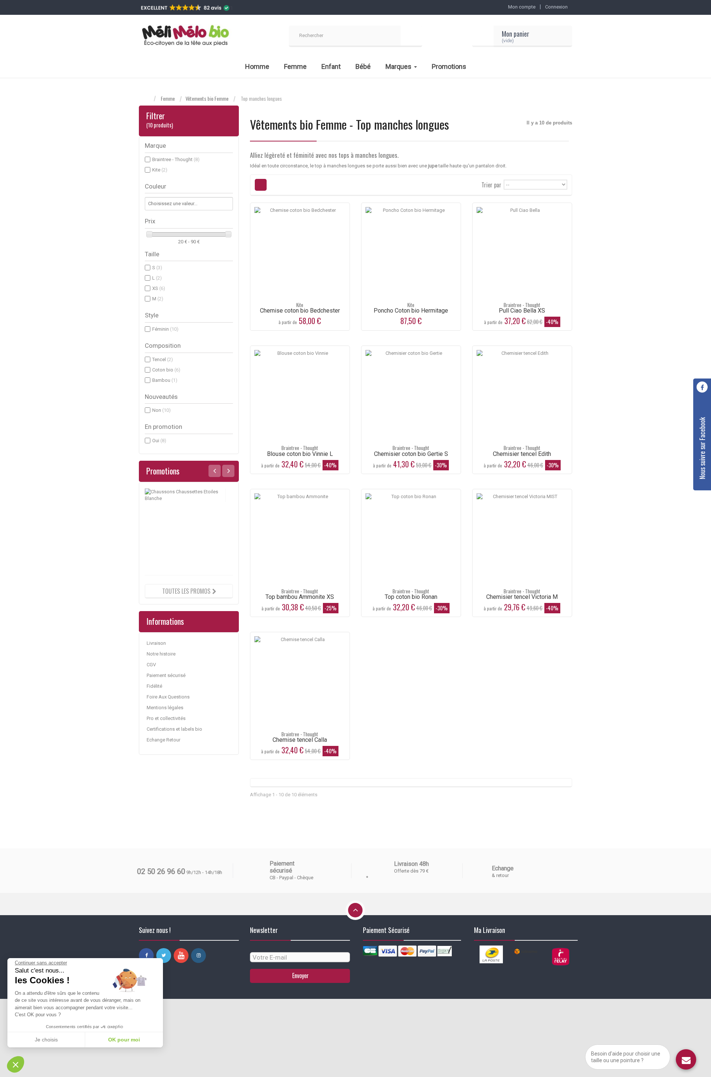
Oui (159, 440)
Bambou (164, 380)
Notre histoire (161, 654)
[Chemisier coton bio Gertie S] (411, 395)
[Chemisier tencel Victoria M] (522, 538)
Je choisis (46, 1040)
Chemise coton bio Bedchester (300, 310)
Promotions (163, 471)
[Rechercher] (411, 36)
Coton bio (166, 370)
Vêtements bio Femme (207, 98)
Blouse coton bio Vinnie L (300, 453)
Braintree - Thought (176, 159)
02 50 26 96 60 (161, 871)
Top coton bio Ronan (411, 596)
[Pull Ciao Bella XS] (522, 252)
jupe (432, 166)
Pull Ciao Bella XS (522, 310)
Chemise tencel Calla (300, 739)
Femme (168, 98)
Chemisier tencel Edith (522, 453)
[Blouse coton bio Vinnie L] (300, 395)
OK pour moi (124, 1040)
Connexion (556, 6)
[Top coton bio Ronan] (411, 538)
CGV (151, 664)
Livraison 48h (411, 863)
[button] (15, 1064)
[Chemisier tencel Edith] (522, 395)
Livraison (156, 643)
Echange (503, 868)
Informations (165, 621)
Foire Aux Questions (168, 697)
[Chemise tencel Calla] (300, 681)
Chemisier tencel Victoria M (522, 596)
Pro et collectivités (166, 718)
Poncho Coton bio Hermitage (411, 310)
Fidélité (154, 686)
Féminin (165, 329)
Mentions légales (165, 707)
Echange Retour (163, 740)
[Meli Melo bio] (185, 36)
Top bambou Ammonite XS (300, 596)
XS (158, 288)
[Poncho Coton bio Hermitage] (411, 252)
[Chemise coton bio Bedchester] (300, 252)
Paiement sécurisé (166, 675)
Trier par (491, 184)
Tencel (162, 359)
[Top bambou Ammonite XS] (300, 538)
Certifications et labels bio (174, 729)
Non (161, 410)
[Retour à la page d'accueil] (146, 98)
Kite (159, 170)
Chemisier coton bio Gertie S (411, 453)
